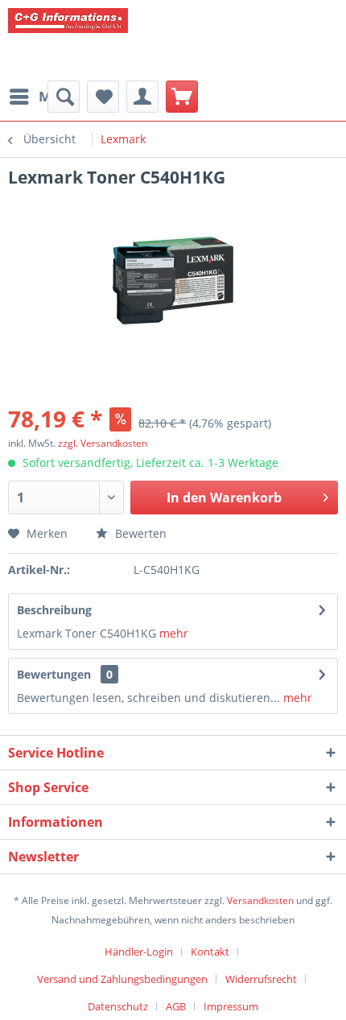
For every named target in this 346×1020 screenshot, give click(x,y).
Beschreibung (54, 609)
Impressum (231, 1006)
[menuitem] (42, 97)
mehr (172, 633)
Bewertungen (54, 674)
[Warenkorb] (182, 97)
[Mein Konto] (142, 97)
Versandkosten (260, 900)
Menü (58, 96)
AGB (176, 1006)
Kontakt (210, 951)
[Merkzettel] (103, 97)
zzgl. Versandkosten (102, 443)
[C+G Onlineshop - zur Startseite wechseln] (128, 40)
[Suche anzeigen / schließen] (63, 97)
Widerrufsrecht (261, 979)
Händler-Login (139, 951)
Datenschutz (118, 1006)
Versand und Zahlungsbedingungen (122, 979)
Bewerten (139, 533)
